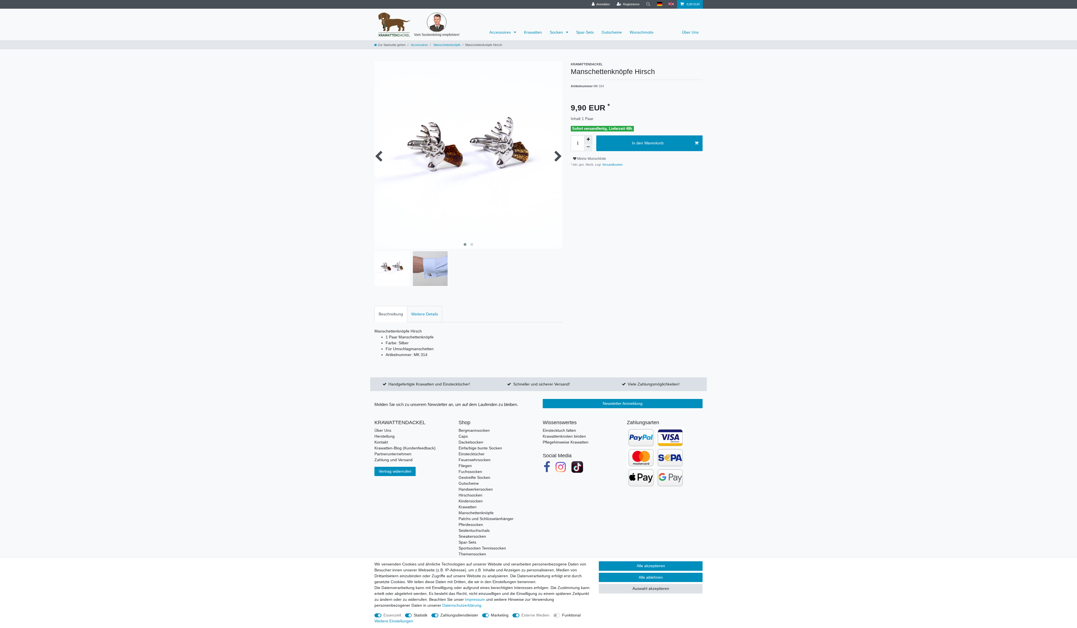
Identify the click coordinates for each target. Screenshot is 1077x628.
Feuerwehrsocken (475, 460)
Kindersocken (471, 501)
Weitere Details (424, 314)
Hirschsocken (470, 495)
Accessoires (500, 32)
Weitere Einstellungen (393, 621)
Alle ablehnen (651, 577)
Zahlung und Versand (393, 460)
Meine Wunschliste (591, 159)
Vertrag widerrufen (395, 471)
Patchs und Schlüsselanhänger (486, 518)
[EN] (671, 4)
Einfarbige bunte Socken (480, 448)
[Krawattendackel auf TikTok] (577, 467)
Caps (463, 436)
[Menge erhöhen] (588, 139)
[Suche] (648, 4)
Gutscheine (612, 32)
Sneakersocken (472, 536)
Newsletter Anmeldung (623, 403)
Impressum (475, 599)
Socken (557, 32)
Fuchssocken (470, 471)
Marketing (499, 615)
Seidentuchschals (474, 530)
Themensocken (472, 554)
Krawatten (533, 32)
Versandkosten (612, 164)
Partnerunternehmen (392, 454)
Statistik (420, 615)
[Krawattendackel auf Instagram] (561, 467)
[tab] (390, 314)
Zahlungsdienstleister (459, 615)
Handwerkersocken (476, 489)
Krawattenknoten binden (564, 436)
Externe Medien (535, 615)
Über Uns (690, 32)
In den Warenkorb (648, 143)
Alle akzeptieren (651, 566)
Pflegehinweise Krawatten (565, 442)
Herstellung (384, 436)
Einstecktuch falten (559, 430)
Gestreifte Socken (474, 477)
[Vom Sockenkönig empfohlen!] (437, 22)
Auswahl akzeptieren (650, 588)
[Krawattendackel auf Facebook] (547, 467)
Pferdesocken (471, 524)
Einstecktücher (472, 454)
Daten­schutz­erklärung (461, 605)
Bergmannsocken (474, 430)
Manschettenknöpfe (447, 45)
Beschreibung (391, 314)
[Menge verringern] (588, 147)
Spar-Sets (585, 32)
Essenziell (392, 615)
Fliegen (465, 465)
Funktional (571, 615)
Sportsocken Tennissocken (482, 548)
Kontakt (381, 442)
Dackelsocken (471, 442)
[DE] (660, 4)
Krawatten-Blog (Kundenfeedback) (405, 448)
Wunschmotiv (641, 32)
